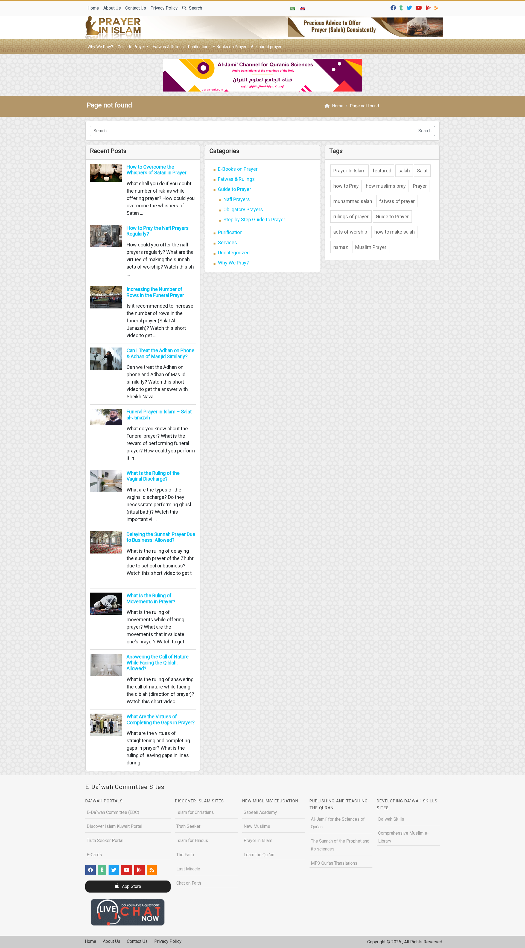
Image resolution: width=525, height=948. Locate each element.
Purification (198, 46)
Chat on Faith (188, 883)
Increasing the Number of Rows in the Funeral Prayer (155, 292)
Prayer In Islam (349, 170)
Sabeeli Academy (260, 812)
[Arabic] (293, 8)
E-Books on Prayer (229, 46)
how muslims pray (386, 186)
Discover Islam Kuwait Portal (114, 826)
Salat (422, 170)
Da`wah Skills (391, 819)
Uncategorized (234, 252)
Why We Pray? (100, 46)
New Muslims (257, 826)
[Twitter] (410, 7)
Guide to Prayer (131, 46)
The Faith (185, 854)
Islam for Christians (195, 812)
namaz (340, 247)
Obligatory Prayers (243, 209)
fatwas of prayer (397, 201)
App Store (131, 886)
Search (195, 8)
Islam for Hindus (192, 840)
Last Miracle (188, 869)
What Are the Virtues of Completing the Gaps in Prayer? (161, 719)
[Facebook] (393, 7)
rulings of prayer (351, 216)
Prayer (420, 186)
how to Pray (346, 186)
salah (404, 170)
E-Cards (94, 854)
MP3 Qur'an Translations (334, 863)
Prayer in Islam (258, 840)
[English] (302, 8)
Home (93, 8)
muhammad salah (352, 201)
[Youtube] (419, 7)
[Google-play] (428, 7)
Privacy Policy (164, 8)
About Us (112, 8)
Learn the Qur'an (259, 854)
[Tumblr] (401, 7)
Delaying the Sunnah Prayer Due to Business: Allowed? (161, 537)
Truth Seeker (188, 826)
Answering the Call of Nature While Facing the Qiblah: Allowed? (158, 662)
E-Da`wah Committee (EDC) (113, 812)
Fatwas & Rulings (168, 46)
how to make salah (394, 232)
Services (227, 242)
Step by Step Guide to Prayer (254, 219)
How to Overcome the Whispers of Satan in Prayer (156, 170)
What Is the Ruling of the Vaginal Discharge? (153, 476)
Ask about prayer (266, 46)
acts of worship (350, 232)
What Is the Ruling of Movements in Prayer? (151, 598)
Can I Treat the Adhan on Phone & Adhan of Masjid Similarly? (160, 353)
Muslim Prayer (370, 247)
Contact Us (135, 8)
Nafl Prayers (236, 199)
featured (382, 170)
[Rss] (437, 7)
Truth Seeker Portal (105, 840)
